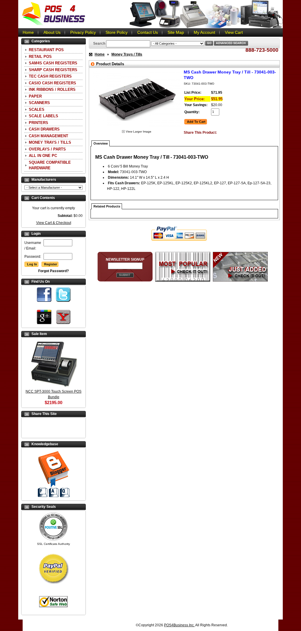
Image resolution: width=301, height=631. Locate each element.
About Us (52, 32)
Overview (100, 143)
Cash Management (48, 136)
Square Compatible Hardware (50, 165)
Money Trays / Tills (50, 142)
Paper (35, 96)
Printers (38, 122)
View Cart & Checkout (53, 223)
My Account (204, 32)
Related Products (106, 206)
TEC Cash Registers (50, 76)
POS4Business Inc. (179, 625)
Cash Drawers (44, 129)
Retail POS (40, 56)
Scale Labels (43, 116)
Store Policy (117, 32)
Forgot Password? (53, 271)
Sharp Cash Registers (53, 70)
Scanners (39, 103)
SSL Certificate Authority (53, 543)
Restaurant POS (46, 50)
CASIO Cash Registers (52, 83)
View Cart (234, 32)
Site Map (176, 32)
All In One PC (43, 155)
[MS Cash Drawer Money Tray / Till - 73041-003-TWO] (137, 127)
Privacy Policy (83, 32)
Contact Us (147, 32)
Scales (36, 109)
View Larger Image (138, 131)
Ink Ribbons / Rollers (52, 89)
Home (28, 32)
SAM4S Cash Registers (53, 63)
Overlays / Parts (47, 149)
